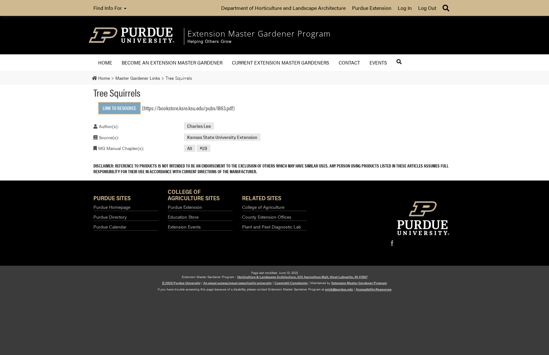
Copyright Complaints (291, 283)
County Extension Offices (266, 217)
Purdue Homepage (111, 207)
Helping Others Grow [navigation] (209, 41)
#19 (203, 148)
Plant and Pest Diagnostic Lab (271, 226)
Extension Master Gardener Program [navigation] (259, 33)
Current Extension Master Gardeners (280, 62)
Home (105, 62)
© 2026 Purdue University (181, 283)
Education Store (183, 217)
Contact (349, 62)
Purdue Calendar (109, 226)
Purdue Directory (110, 217)
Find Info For (108, 7)
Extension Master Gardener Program (359, 283)
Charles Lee (199, 126)
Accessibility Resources (373, 289)
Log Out (427, 7)
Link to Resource (119, 108)
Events (378, 62)
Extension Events (184, 226)
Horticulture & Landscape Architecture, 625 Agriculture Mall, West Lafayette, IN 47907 (302, 277)
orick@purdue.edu (339, 289)
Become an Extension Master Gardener (172, 62)
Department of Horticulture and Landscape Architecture (283, 7)
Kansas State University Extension (222, 137)
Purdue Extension (371, 7)
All (189, 148)
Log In (405, 7)
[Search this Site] (399, 62)
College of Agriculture (263, 207)
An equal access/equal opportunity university (237, 283)
